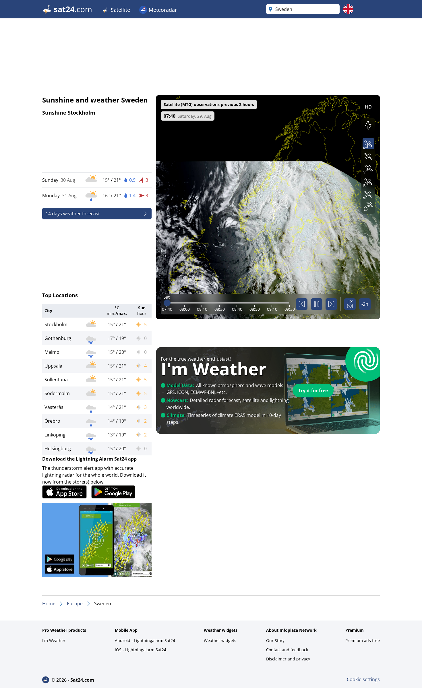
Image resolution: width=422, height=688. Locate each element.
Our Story (275, 640)
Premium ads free (362, 640)
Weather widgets (220, 640)
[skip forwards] (331, 304)
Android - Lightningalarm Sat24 (145, 640)
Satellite (119, 9)
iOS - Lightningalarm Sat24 (140, 649)
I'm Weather (53, 640)
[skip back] (301, 304)
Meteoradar (162, 9)
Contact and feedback (287, 649)
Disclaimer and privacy (288, 659)
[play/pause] (316, 304)
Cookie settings (363, 679)
